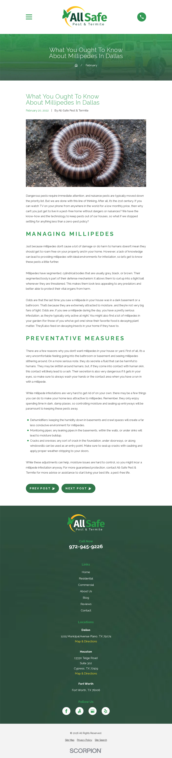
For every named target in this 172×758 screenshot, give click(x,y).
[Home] (84, 17)
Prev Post (40, 488)
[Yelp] (106, 711)
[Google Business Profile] (93, 711)
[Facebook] (66, 711)
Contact (86, 610)
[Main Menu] (29, 17)
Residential (86, 578)
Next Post (76, 488)
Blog (86, 597)
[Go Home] (76, 65)
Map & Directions (86, 641)
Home (86, 572)
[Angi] (79, 711)
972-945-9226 (86, 546)
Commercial (86, 585)
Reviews (86, 604)
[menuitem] (69, 740)
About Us (86, 591)
